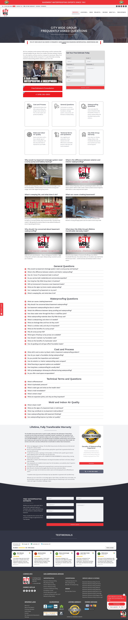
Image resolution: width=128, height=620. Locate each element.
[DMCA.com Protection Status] (91, 609)
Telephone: (70, 64)
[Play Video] (42, 72)
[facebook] (119, 6)
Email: (88, 58)
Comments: (90, 64)
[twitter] (117, 6)
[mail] (123, 6)
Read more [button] (15, 564)
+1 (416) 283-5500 (36, 583)
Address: (69, 70)
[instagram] (121, 6)
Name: (68, 58)
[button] (64, 269)
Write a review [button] (110, 547)
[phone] (126, 6)
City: (68, 77)
